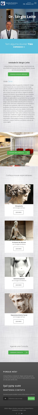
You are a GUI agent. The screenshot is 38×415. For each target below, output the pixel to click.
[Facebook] (16, 413)
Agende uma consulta (26, 32)
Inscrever (31, 398)
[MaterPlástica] (19, 2)
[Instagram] (19, 413)
